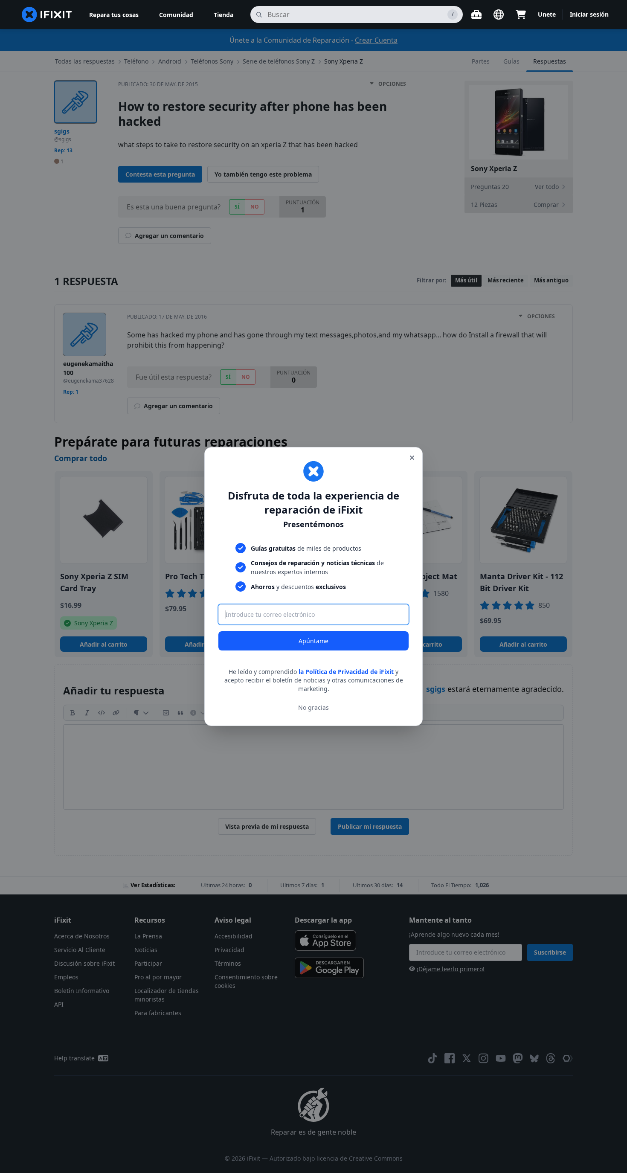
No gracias (313, 707)
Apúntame (313, 641)
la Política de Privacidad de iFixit (346, 672)
